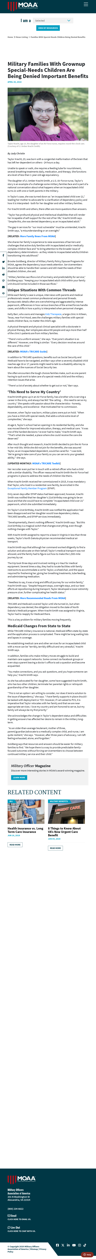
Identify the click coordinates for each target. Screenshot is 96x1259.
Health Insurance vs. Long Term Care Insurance (25, 830)
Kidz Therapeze (53, 314)
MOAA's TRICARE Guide (33, 351)
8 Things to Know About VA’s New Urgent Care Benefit (64, 831)
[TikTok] (85, 1245)
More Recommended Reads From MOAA (42, 598)
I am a (26, 20)
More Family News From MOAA (37, 236)
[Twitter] (63, 1245)
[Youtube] (73, 1245)
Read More (15, 844)
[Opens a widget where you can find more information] (87, 1255)
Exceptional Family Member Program (27, 488)
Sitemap (34, 1249)
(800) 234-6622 (15, 1208)
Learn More (19, 777)
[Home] (23, 6)
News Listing (22, 37)
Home (10, 37)
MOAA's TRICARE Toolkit (46, 463)
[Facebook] (57, 1245)
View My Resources (48, 28)
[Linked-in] (68, 1245)
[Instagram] (79, 1245)
